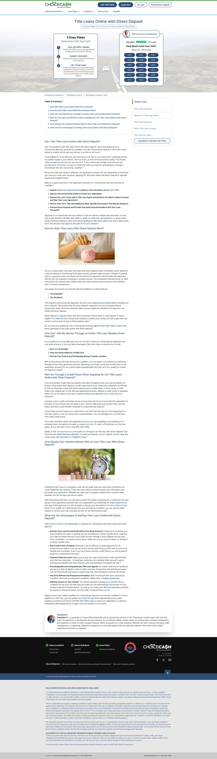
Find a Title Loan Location (145, 128)
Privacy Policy (54, 649)
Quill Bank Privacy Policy (82, 652)
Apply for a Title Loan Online (146, 115)
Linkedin (82, 628)
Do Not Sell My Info (150, 756)
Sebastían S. (62, 615)
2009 (141, 75)
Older (141, 80)
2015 (141, 65)
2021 (141, 55)
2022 (129, 55)
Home (93, 26)
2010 (129, 75)
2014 (153, 65)
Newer (153, 80)
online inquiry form (118, 502)
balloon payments (111, 578)
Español (116, 11)
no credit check (96, 388)
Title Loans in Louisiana (69, 664)
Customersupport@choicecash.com (65, 756)
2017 (153, 60)
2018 (141, 60)
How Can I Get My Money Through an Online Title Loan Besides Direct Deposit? (85, 114)
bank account (99, 303)
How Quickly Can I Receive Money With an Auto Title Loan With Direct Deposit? (85, 124)
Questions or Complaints (107, 649)
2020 (153, 55)
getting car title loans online (96, 221)
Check (55, 349)
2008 (153, 75)
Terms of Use (53, 652)
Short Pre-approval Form (69, 190)
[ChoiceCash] (157, 647)
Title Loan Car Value (142, 135)
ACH (126, 279)
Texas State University (93, 617)
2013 (130, 70)
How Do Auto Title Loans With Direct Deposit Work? (73, 110)
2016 (129, 65)
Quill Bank (77, 649)
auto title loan (68, 341)
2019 (129, 60)
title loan (59, 149)
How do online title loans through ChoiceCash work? (94, 664)
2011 (153, 70)
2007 (129, 80)
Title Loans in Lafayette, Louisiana (124, 664)
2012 (141, 70)
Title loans (97, 404)
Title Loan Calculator (143, 109)
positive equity (53, 159)
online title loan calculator (68, 434)
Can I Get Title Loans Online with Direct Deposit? (71, 107)
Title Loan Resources (103, 26)
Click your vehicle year (141, 50)
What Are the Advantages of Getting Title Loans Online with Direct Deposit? (83, 127)
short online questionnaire (82, 367)
